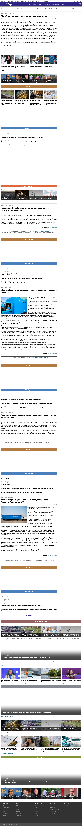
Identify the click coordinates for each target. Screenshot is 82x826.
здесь (68, 661)
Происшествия (33, 4)
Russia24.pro (18, 815)
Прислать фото (53, 811)
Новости (36, 805)
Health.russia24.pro (5, 735)
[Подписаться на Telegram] (74, 1)
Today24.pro (23, 1)
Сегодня (36, 813)
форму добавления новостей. (42, 231)
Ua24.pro (17, 809)
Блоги (62, 4)
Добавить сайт (52, 807)
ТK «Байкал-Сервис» (5, 295)
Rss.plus (3, 667)
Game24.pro (31, 1)
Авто (40, 4)
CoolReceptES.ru (44, 1)
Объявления (37, 817)
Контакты (66, 803)
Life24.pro (10, 1)
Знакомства (37, 819)
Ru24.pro (17, 1)
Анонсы (36, 815)
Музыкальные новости (66, 16)
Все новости (5, 805)
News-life (3, 189)
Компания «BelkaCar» (6, 213)
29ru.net (3, 89)
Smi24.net (3, 624)
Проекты (18, 803)
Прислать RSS (52, 813)
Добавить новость (53, 805)
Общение (37, 820)
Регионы (37, 811)
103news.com (4, 719)
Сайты (36, 807)
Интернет (47, 4)
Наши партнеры (38, 803)
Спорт (36, 809)
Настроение (55, 4)
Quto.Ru (3, 18)
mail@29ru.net (67, 805)
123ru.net (78, 1)
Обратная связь (53, 803)
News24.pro (3, 1)
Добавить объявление (54, 809)
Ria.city (37, 1)
